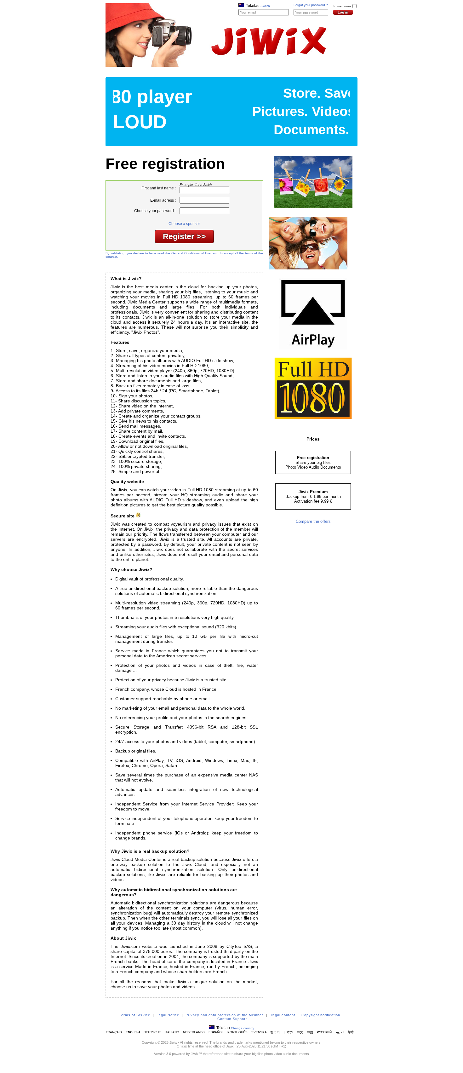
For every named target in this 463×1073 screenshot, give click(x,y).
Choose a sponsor (184, 224)
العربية (339, 1032)
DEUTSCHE (152, 1032)
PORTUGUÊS (237, 1032)
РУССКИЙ (324, 1032)
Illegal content (282, 1015)
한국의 (275, 1032)
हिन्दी (350, 1032)
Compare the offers (313, 521)
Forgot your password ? (311, 5)
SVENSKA (258, 1032)
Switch (265, 6)
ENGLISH (133, 1032)
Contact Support (232, 1019)
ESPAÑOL (216, 1032)
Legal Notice (168, 1015)
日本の (288, 1032)
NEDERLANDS (194, 1032)
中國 (310, 1032)
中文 (300, 1032)
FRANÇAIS (114, 1032)
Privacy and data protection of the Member (224, 1015)
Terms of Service (134, 1015)
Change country (242, 1028)
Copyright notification (320, 1015)
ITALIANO (172, 1032)
